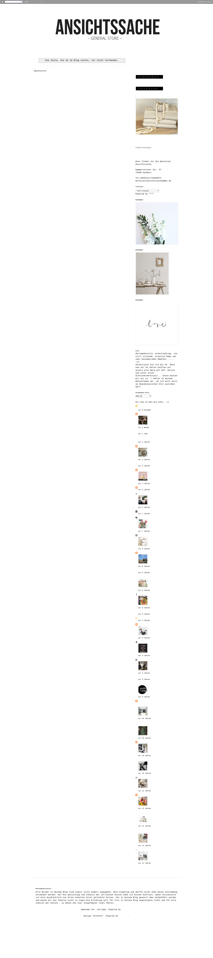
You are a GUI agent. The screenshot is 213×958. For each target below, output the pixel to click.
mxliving (143, 511)
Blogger (126, 910)
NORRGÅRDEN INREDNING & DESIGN (151, 439)
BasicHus (143, 487)
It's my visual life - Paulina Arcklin (151, 724)
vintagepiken (145, 642)
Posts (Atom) (54, 71)
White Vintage (146, 795)
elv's (141, 553)
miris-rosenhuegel (148, 683)
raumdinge (143, 518)
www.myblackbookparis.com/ (153, 432)
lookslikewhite (146, 612)
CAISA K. (143, 624)
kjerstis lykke (146, 850)
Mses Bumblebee (146, 414)
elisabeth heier (147, 812)
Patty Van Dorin (147, 677)
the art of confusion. (151, 535)
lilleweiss (144, 446)
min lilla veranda (148, 742)
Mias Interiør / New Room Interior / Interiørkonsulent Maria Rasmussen (155, 703)
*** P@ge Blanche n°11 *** (153, 618)
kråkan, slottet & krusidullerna (148, 831)
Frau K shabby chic (149, 659)
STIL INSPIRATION (148, 777)
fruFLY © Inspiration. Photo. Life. (155, 407)
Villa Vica (144, 867)
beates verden (146, 494)
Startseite (82, 66)
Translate (159, 194)
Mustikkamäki (145, 760)
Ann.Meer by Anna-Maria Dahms (155, 594)
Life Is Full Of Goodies (152, 464)
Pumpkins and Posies (149, 570)
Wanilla (142, 470)
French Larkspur (147, 577)
